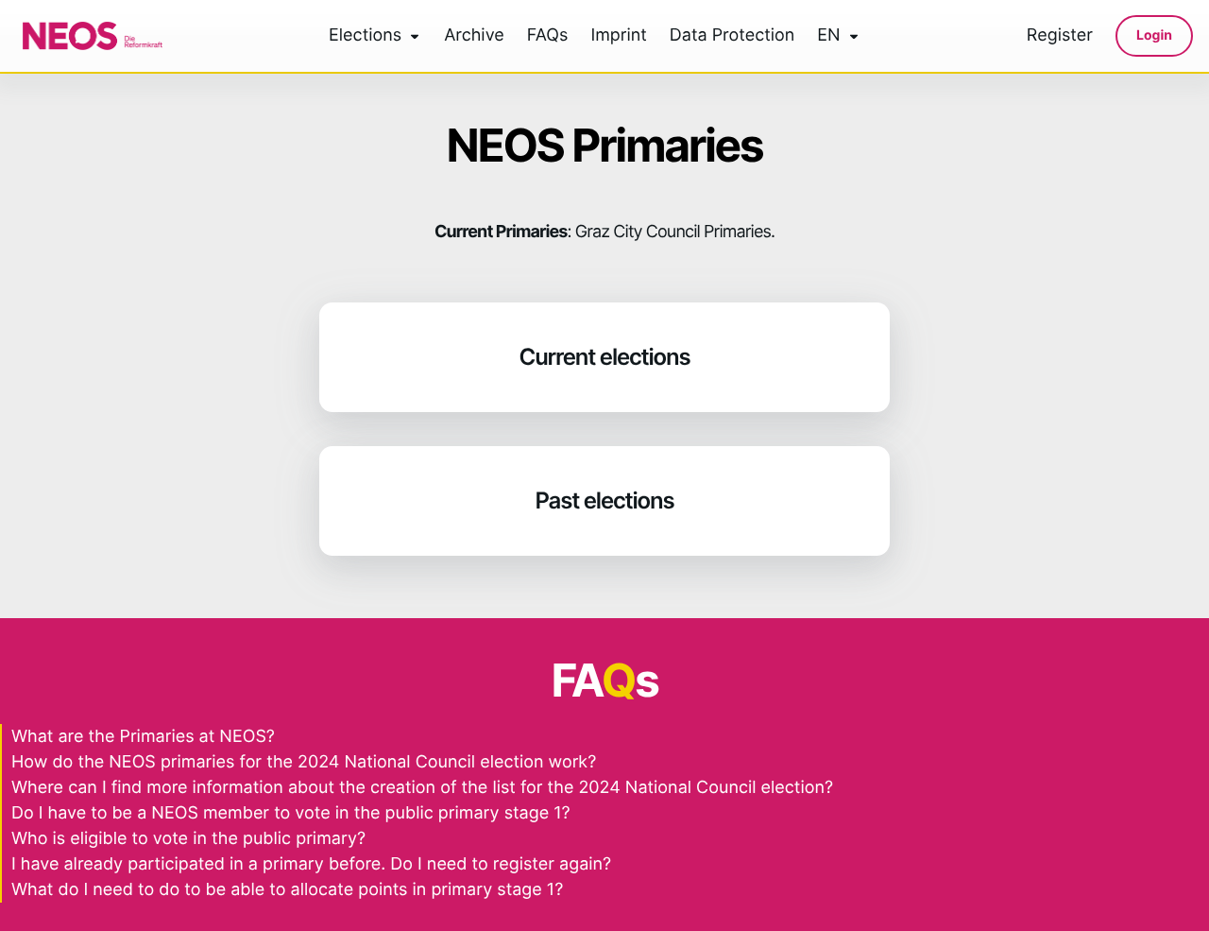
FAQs (548, 35)
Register (1060, 35)
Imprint (618, 35)
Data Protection (732, 35)
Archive (474, 35)
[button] (604, 357)
